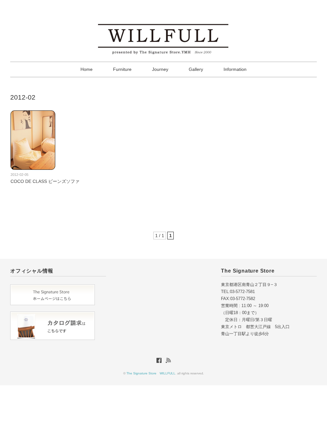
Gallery (196, 69)
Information (235, 69)
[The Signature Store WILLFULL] (163, 21)
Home (86, 69)
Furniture (122, 69)
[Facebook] (160, 362)
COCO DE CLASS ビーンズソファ (45, 181)
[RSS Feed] (168, 362)
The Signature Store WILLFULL (150, 373)
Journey (160, 69)
